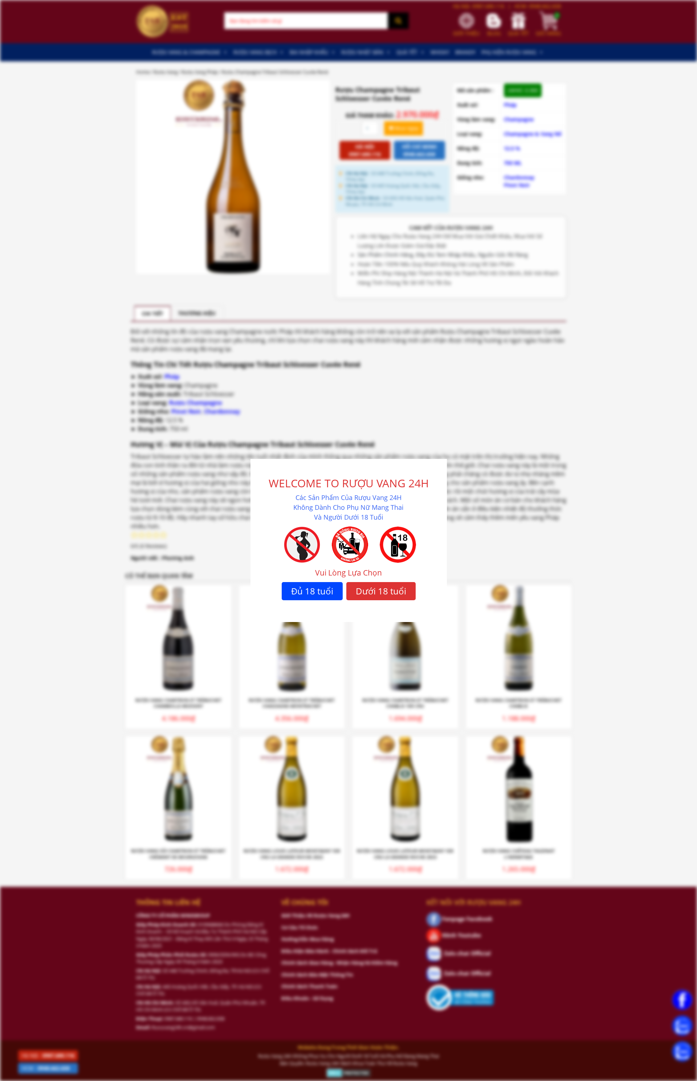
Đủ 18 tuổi (312, 591)
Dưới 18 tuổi (381, 591)
